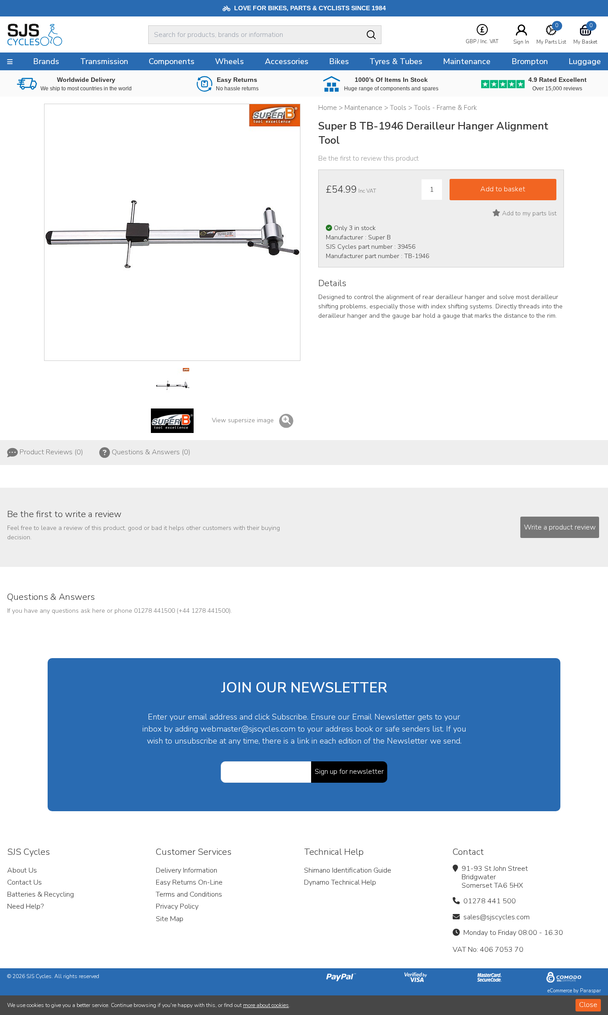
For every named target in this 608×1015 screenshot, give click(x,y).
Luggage (584, 61)
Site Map (169, 919)
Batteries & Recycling (40, 894)
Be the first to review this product (368, 158)
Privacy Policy (177, 906)
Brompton (529, 61)
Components (172, 61)
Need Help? (25, 906)
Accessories (286, 61)
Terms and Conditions (189, 894)
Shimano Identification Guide (347, 870)
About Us (22, 870)
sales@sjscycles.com (496, 917)
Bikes (339, 61)
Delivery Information (186, 870)
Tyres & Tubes (395, 61)
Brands (46, 61)
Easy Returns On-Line (189, 882)
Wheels (229, 61)
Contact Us (24, 882)
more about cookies (266, 1005)
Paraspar (590, 990)
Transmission (104, 61)
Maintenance (466, 61)
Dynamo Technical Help (340, 882)
